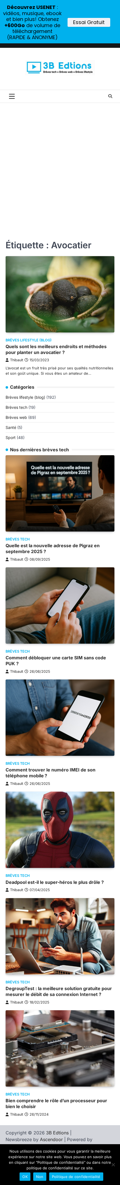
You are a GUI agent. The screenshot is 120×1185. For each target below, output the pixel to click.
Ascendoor (51, 1139)
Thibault (16, 360)
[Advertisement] (60, 166)
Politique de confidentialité (76, 1176)
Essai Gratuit (89, 22)
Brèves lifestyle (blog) (29, 340)
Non (40, 1176)
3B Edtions (57, 1133)
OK (25, 1176)
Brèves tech (16, 407)
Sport (11, 437)
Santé (11, 427)
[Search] (110, 96)
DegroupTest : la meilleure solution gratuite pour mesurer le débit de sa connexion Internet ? (59, 991)
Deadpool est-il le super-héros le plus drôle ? (55, 882)
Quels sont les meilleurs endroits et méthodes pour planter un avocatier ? (56, 349)
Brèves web (16, 417)
